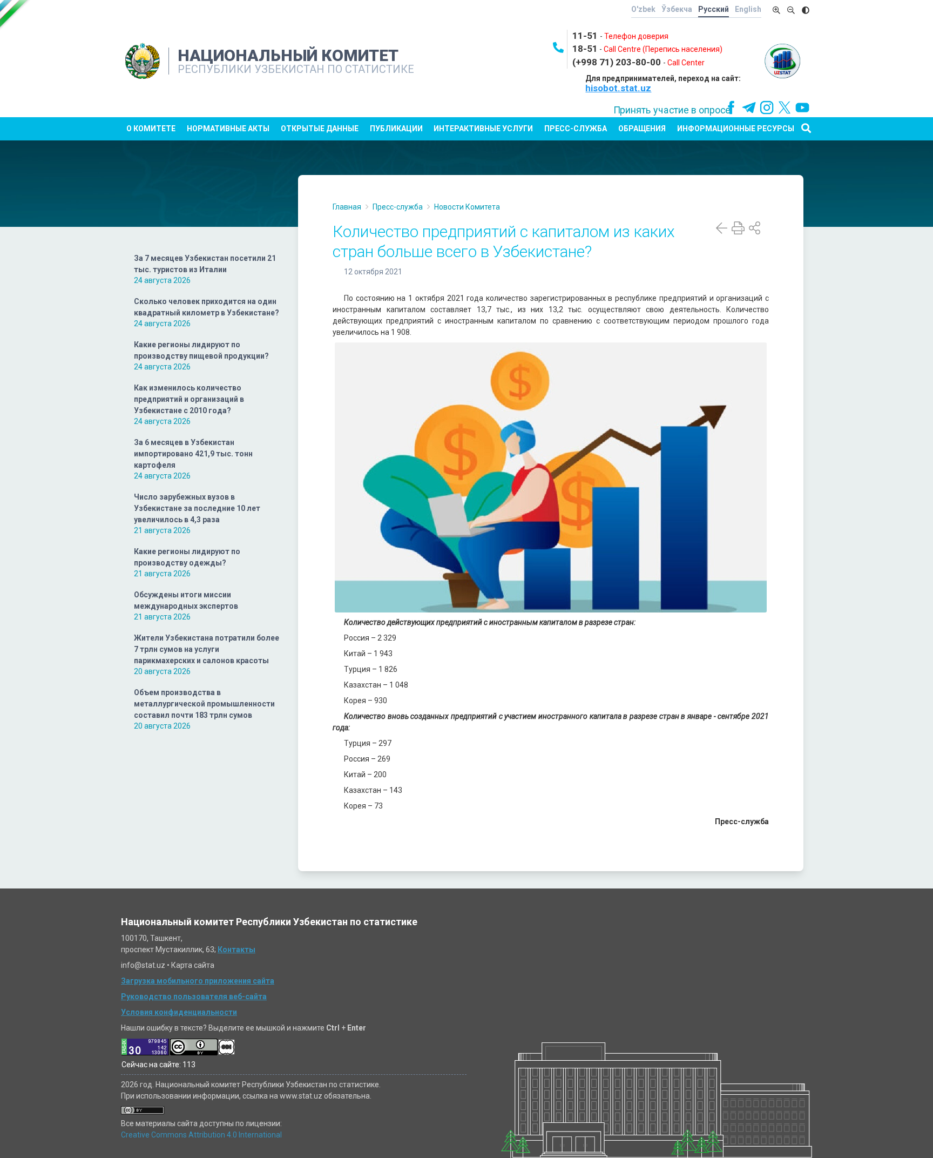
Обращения (642, 128)
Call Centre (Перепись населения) (663, 49)
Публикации (396, 128)
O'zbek (643, 9)
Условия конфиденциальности (179, 1012)
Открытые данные (320, 128)
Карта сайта (192, 965)
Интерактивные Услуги (483, 128)
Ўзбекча (676, 9)
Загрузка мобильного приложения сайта (197, 981)
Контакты (236, 949)
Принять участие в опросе (671, 110)
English (748, 9)
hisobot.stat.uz (618, 88)
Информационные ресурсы (735, 128)
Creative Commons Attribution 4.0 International (201, 1134)
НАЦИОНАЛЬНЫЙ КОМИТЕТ (288, 55)
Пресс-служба (575, 128)
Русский (713, 9)
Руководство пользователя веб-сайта (194, 996)
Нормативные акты (228, 128)
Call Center (686, 62)
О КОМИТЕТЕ (150, 128)
